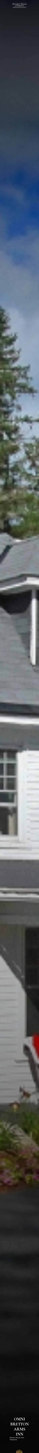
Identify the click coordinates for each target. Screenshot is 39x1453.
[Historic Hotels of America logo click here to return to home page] (19, 5)
